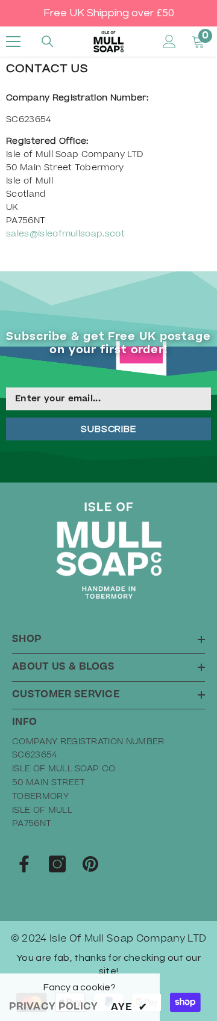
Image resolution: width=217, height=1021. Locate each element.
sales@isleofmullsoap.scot (65, 234)
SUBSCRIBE (108, 429)
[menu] (13, 41)
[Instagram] (57, 864)
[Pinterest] (90, 864)
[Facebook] (24, 864)
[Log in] (169, 41)
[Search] (47, 41)
